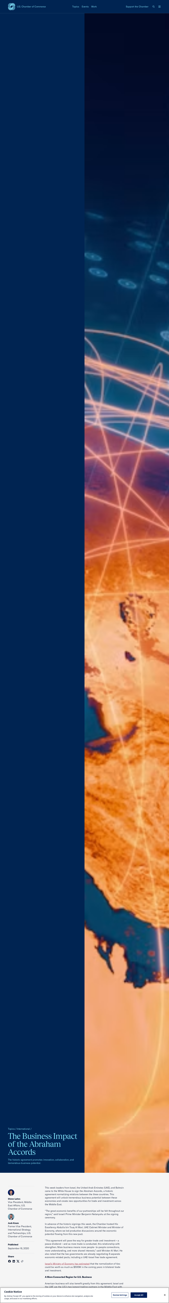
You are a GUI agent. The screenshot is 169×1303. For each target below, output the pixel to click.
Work (94, 6)
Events (85, 6)
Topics (75, 6)
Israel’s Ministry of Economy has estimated (67, 1263)
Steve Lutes (14, 1198)
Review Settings (120, 1295)
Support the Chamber (137, 6)
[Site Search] (153, 6)
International (23, 1128)
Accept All (138, 1295)
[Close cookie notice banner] (165, 1295)
